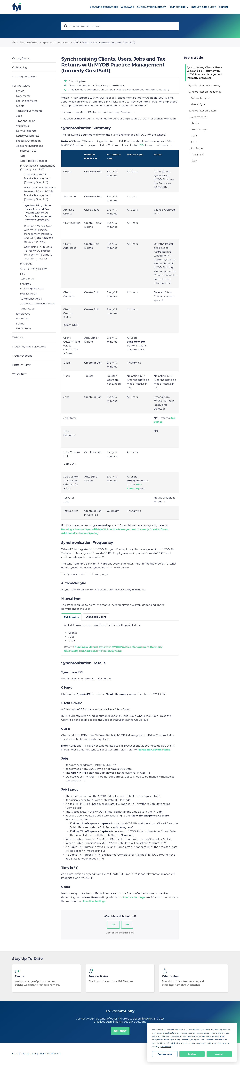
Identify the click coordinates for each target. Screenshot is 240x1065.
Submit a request (203, 7)
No (127, 924)
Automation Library (151, 7)
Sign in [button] (223, 7)
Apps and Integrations (56, 42)
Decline (192, 1054)
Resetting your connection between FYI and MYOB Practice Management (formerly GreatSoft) (40, 193)
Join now (120, 1030)
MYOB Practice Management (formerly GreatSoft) (104, 42)
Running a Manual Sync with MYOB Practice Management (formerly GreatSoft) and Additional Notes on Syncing (39, 234)
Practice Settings (94, 901)
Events (19, 976)
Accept (219, 1054)
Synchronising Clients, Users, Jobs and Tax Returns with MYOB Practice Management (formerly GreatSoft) (38, 212)
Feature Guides (29, 42)
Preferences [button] (166, 1046)
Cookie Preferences (50, 1053)
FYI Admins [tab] (71, 617)
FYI (14, 42)
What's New (170, 976)
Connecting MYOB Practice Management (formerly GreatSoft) (37, 178)
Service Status (98, 976)
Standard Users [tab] (96, 616)
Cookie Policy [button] (173, 1043)
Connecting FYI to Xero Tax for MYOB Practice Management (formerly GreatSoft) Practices (38, 252)
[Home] (16, 7)
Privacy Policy (29, 1053)
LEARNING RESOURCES (104, 7)
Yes (113, 924)
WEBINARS (127, 7)
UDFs (140, 145)
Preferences (165, 1054)
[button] (34, 58)
